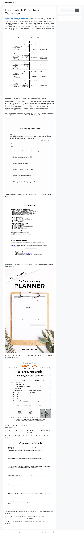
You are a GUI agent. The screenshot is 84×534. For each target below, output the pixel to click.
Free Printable (11, 2)
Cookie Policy (35, 532)
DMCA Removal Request (59, 532)
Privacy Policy (42, 532)
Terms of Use (50, 532)
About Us (29, 532)
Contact (68, 532)
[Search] (77, 10)
